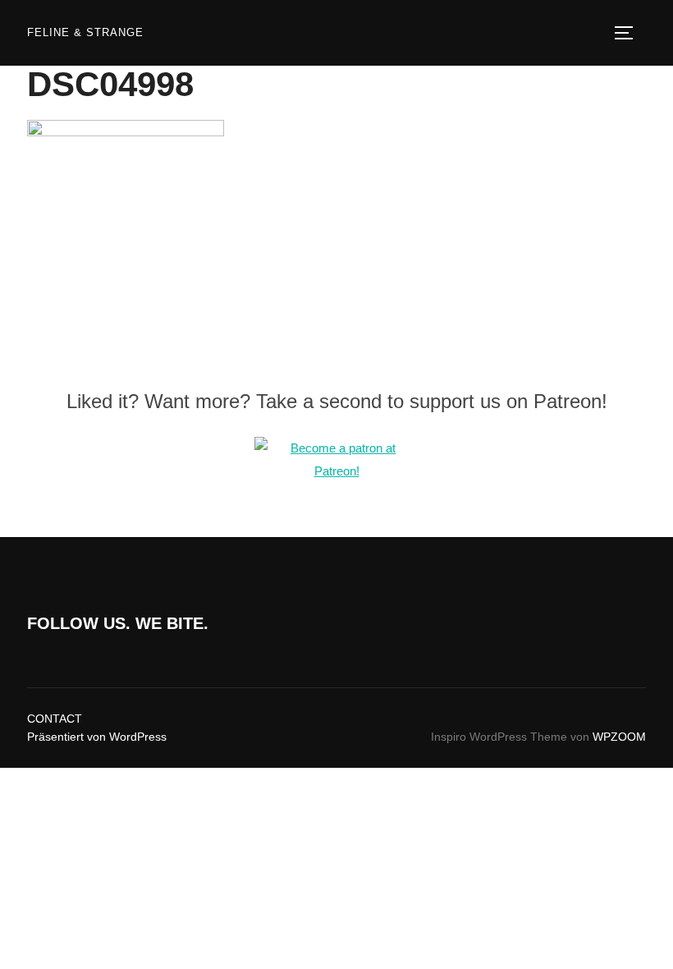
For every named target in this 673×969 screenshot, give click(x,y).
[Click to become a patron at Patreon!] (336, 471)
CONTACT (54, 718)
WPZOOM (619, 736)
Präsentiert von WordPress (97, 736)
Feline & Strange (85, 32)
